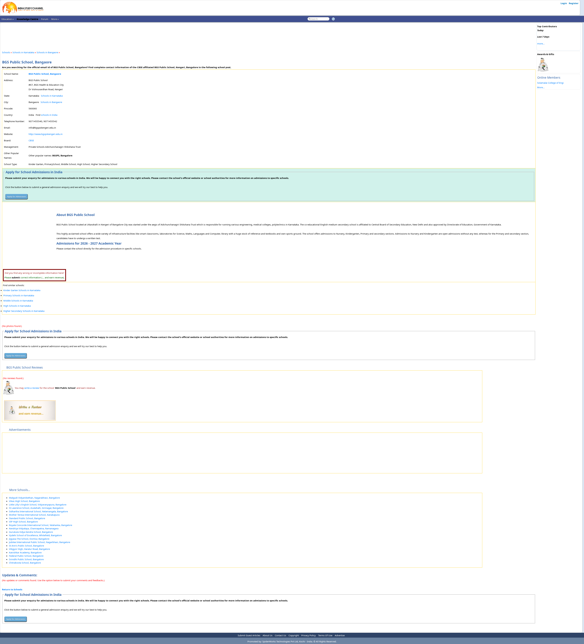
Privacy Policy (308, 635)
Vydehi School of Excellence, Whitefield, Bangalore (35, 535)
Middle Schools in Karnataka (18, 300)
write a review (31, 387)
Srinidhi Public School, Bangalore (26, 559)
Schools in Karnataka (23, 52)
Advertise (340, 635)
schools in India (49, 114)
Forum (44, 19)
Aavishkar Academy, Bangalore (25, 552)
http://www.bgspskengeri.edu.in (46, 134)
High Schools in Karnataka (17, 305)
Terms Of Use (325, 635)
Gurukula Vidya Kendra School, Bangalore (31, 531)
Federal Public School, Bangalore (26, 555)
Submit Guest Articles (249, 635)
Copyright (294, 635)
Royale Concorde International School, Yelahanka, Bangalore (40, 525)
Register (574, 3)
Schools (6, 52)
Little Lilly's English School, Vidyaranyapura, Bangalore (37, 504)
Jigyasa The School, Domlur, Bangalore (29, 538)
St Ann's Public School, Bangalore (26, 545)
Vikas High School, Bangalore (24, 501)
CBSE (31, 140)
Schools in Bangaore (47, 52)
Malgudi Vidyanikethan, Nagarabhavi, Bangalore (34, 497)
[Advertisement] (268, 34)
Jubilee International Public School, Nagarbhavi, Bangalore (39, 542)
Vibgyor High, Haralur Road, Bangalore (29, 548)
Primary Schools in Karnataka (18, 295)
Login (564, 3)
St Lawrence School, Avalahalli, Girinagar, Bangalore (36, 507)
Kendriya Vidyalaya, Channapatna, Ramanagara (33, 528)
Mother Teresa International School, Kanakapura (34, 514)
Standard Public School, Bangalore (27, 518)
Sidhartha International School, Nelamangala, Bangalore (38, 511)
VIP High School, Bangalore (23, 521)
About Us (267, 635)
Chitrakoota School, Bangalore (25, 562)
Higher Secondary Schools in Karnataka (23, 310)
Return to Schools (12, 589)
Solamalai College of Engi (550, 82)
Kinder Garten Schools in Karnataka (21, 290)
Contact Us (280, 635)
